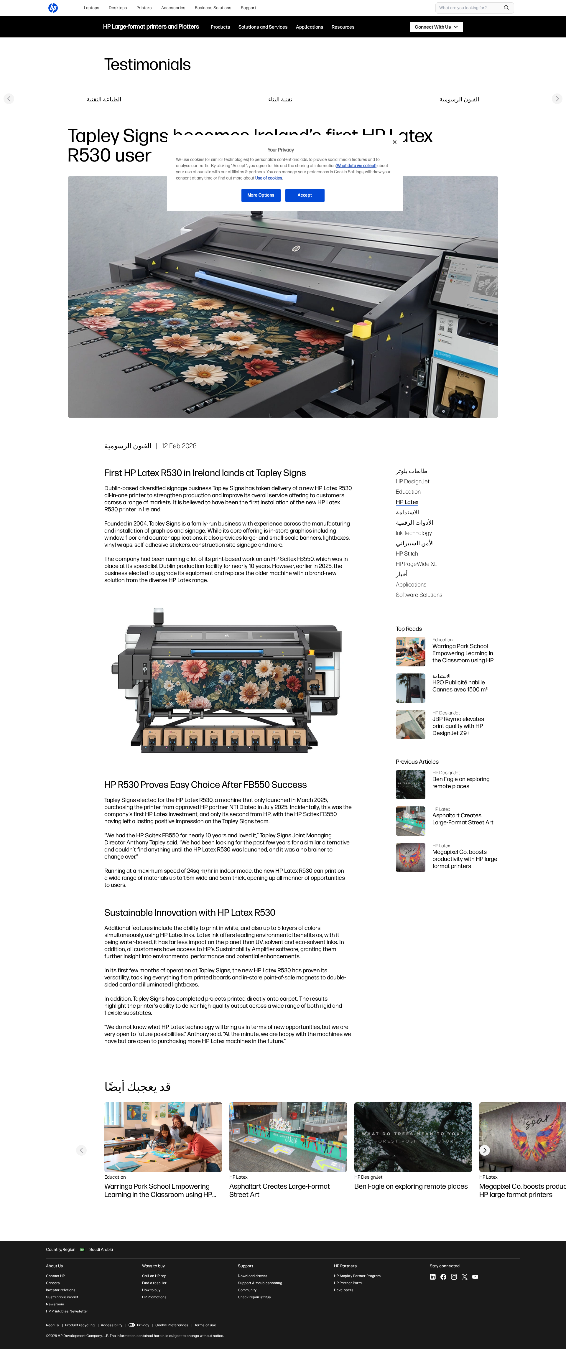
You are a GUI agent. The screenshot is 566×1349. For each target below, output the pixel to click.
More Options (261, 195)
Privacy (143, 1325)
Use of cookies (268, 178)
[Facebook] (443, 1277)
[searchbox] (470, 8)
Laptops (91, 7)
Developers (343, 1290)
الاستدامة (407, 512)
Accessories (173, 7)
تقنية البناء (280, 99)
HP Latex (407, 501)
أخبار (402, 574)
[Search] (506, 7)
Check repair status (254, 1297)
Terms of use (205, 1325)
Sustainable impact (62, 1297)
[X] (465, 1277)
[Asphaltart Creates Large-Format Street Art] (288, 1137)
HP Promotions (154, 1297)
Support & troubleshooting (260, 1283)
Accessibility (111, 1325)
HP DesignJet (413, 481)
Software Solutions (419, 594)
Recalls (52, 1325)
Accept (305, 195)
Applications (411, 584)
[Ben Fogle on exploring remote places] (413, 1137)
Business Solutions (213, 7)
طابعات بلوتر (411, 471)
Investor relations (60, 1290)
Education (408, 491)
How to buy (151, 1290)
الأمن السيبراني (415, 543)
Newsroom (55, 1304)
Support (248, 7)
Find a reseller (154, 1283)
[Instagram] (454, 1277)
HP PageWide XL (416, 563)
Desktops (118, 7)
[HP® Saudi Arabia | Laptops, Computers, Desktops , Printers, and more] (53, 8)
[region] (285, 173)
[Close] (394, 142)
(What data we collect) (356, 165)
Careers (53, 1283)
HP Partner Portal (348, 1283)
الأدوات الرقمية (414, 522)
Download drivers (252, 1276)
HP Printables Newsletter (67, 1311)
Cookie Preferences (171, 1325)
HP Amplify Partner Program (357, 1276)
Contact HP (55, 1276)
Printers (144, 7)
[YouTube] (475, 1277)
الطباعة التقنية (104, 99)
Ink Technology (414, 532)
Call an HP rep (154, 1276)
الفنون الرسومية (459, 99)
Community (247, 1290)
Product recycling (80, 1325)
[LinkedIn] (433, 1277)
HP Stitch (407, 553)
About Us (54, 1266)
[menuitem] (91, 8)
